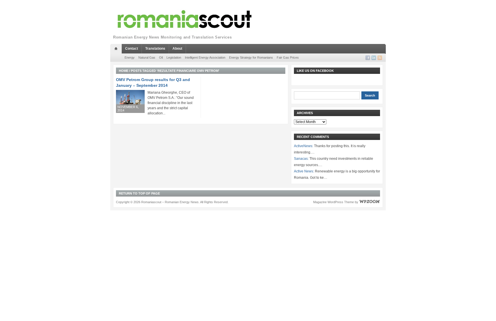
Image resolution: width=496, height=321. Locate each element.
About (177, 49)
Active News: (304, 171)
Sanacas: (301, 159)
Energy (130, 57)
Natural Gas (146, 57)
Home (123, 70)
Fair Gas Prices (288, 57)
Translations (155, 49)
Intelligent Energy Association (205, 57)
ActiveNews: (303, 146)
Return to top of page (139, 193)
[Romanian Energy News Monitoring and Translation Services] (185, 19)
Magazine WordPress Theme (333, 202)
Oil (161, 57)
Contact (131, 49)
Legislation (173, 57)
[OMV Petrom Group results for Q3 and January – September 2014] (130, 101)
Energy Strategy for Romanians (251, 57)
